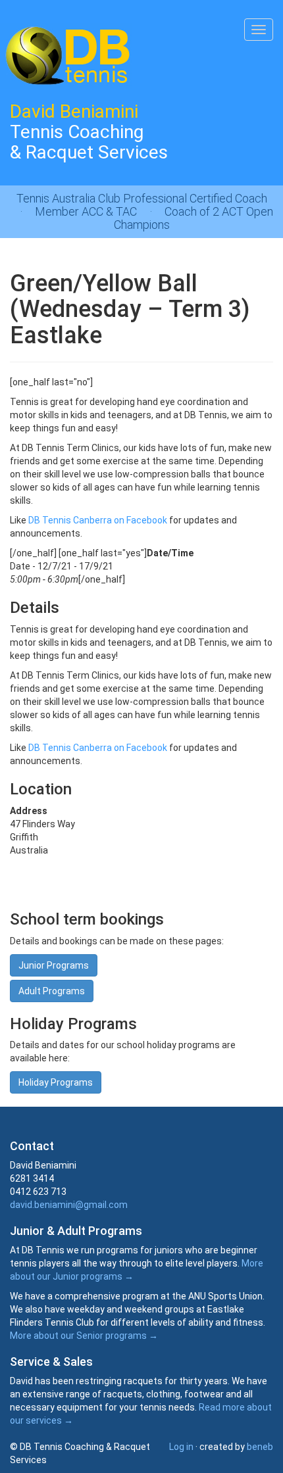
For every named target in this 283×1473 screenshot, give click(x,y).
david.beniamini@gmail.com (69, 1204)
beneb (260, 1446)
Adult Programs (51, 991)
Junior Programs (53, 965)
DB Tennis (66, 56)
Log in (181, 1446)
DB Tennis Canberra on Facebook (97, 520)
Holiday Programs (55, 1082)
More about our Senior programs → (84, 1335)
